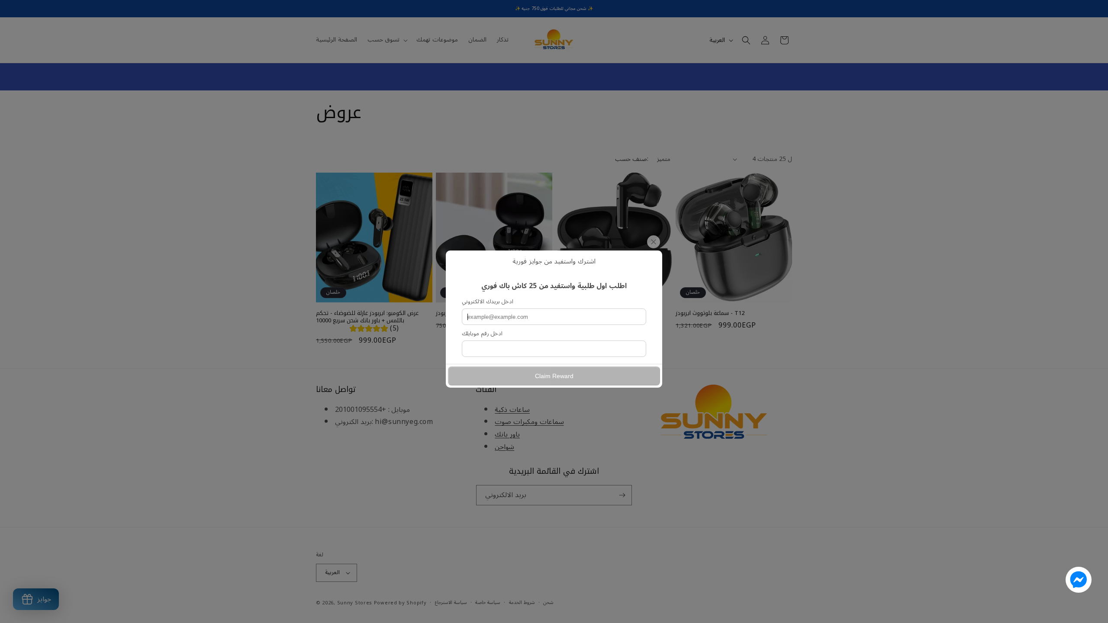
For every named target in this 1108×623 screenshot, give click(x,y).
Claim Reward (554, 376)
